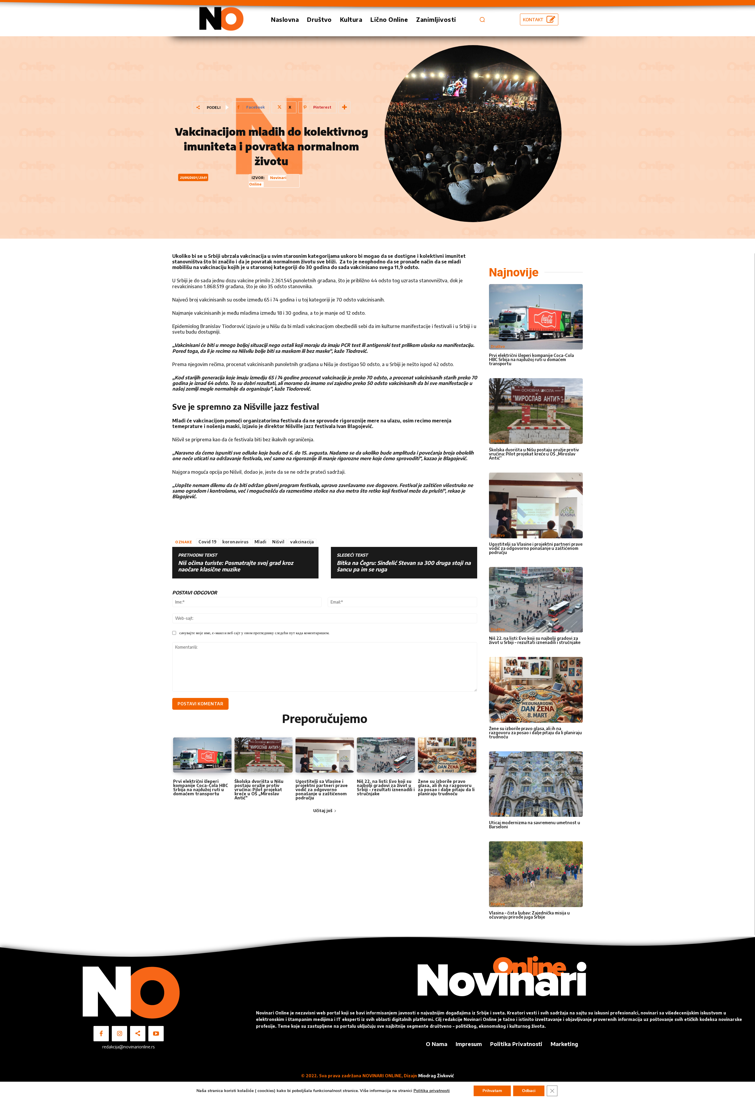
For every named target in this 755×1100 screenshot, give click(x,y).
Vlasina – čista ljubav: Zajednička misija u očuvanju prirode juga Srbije (529, 914)
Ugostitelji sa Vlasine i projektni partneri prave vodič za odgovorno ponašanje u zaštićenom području (322, 789)
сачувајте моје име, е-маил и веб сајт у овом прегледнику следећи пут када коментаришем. (254, 632)
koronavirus (235, 541)
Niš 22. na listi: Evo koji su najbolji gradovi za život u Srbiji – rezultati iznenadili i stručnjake (386, 787)
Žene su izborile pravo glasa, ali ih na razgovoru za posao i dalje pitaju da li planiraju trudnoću (446, 787)
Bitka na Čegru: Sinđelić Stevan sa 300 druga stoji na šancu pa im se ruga (404, 566)
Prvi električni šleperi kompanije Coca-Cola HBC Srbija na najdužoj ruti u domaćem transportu (200, 787)
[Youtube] (156, 1033)
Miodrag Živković (436, 1075)
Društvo (498, 346)
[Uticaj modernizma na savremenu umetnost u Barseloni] (536, 784)
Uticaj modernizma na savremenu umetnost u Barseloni (534, 824)
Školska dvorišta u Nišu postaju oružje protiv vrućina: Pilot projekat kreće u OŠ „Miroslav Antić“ (258, 789)
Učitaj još (322, 810)
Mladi (261, 541)
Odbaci (529, 1091)
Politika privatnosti (431, 1091)
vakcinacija (302, 541)
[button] (482, 19)
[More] (344, 107)
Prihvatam (492, 1091)
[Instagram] (119, 1033)
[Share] (137, 1033)
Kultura (497, 814)
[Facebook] (101, 1033)
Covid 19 (207, 541)
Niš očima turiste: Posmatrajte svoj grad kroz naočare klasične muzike (235, 566)
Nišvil (278, 541)
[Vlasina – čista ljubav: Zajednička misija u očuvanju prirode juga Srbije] (536, 874)
